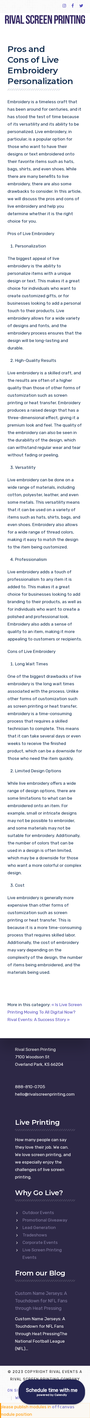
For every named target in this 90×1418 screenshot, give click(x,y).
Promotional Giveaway (44, 1220)
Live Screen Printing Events (42, 1253)
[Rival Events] (45, 19)
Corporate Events (40, 1242)
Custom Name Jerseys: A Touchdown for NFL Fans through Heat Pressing (41, 1301)
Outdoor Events (38, 1212)
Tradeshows (34, 1234)
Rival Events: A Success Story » (39, 1019)
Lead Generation (39, 1227)
